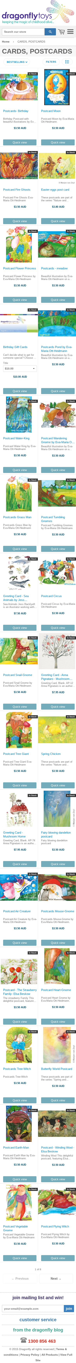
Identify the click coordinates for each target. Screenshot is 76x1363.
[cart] (61, 32)
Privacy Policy (29, 1354)
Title (5, 363)
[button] (67, 61)
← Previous (20, 1278)
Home (6, 41)
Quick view (20, 142)
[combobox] (23, 31)
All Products (50, 1354)
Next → (56, 1278)
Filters (51, 62)
